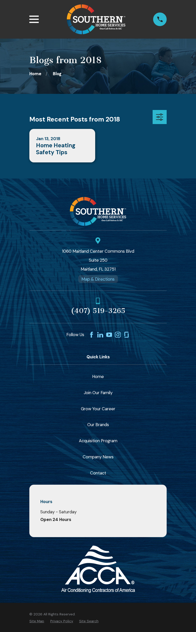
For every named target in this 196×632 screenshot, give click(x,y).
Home (98, 376)
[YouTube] (109, 335)
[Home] (96, 19)
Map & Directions (98, 279)
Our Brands (98, 424)
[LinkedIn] (100, 335)
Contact (98, 473)
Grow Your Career (98, 409)
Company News (98, 457)
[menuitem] (36, 621)
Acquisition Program (98, 440)
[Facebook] (91, 335)
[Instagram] (118, 335)
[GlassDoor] (126, 335)
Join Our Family (98, 392)
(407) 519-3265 (98, 311)
